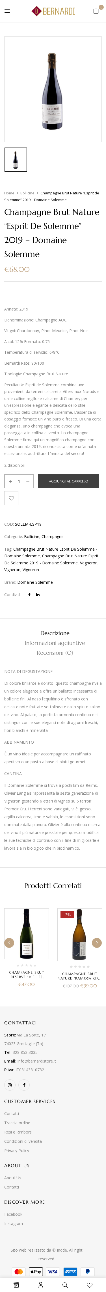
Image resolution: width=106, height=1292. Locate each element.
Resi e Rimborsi (18, 1132)
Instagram (13, 1223)
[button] (96, 10)
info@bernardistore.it (37, 1061)
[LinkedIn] (38, 594)
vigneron (12, 569)
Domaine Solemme (35, 582)
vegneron (89, 562)
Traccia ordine (17, 1122)
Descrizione (55, 633)
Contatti (11, 1113)
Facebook (13, 1214)
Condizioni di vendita (23, 1141)
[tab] (55, 633)
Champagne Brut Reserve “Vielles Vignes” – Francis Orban (26, 979)
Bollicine (27, 193)
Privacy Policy (16, 1150)
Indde (62, 1250)
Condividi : (13, 594)
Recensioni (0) (55, 652)
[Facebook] (29, 594)
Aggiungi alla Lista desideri (11, 498)
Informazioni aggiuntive (55, 643)
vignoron (31, 569)
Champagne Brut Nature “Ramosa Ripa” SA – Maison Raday (80, 978)
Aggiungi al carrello (68, 481)
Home (9, 193)
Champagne (53, 536)
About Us (12, 1177)
